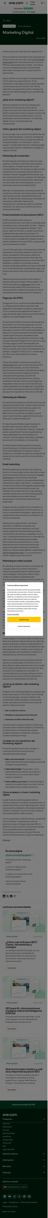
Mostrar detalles (13, 614)
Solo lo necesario (24, 626)
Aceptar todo (24, 620)
